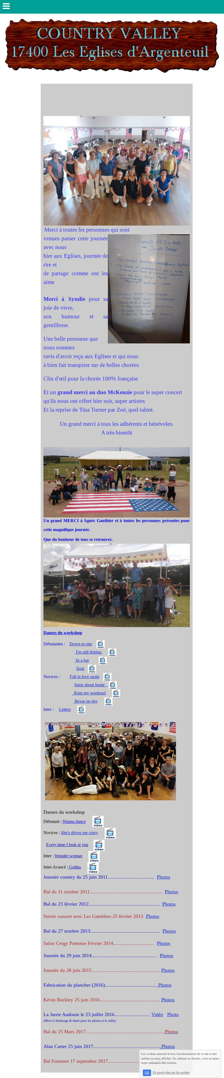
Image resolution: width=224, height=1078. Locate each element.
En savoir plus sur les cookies (171, 1072)
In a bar (82, 660)
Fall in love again (84, 676)
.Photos (167, 1046)
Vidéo (157, 1014)
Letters (65, 709)
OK (147, 1072)
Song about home (91, 684)
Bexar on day (85, 701)
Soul (80, 668)
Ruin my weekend (89, 693)
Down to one (80, 644)
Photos (163, 877)
